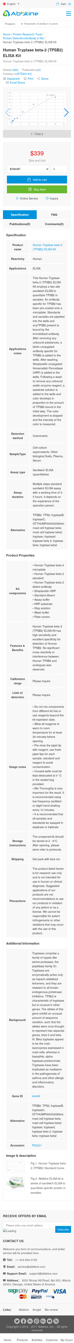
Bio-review (51, 1310)
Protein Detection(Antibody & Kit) (23, 38)
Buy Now (40, 189)
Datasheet (13, 79)
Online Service (29, 198)
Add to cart (40, 179)
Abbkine (24, 1310)
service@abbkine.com (31, 1267)
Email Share (17, 82)
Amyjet (37, 1310)
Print (30, 79)
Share (45, 79)
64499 (36, 1096)
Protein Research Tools (27, 34)
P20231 (37, 1145)
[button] (66, 112)
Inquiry (54, 198)
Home (6, 34)
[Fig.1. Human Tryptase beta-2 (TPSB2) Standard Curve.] (37, 108)
